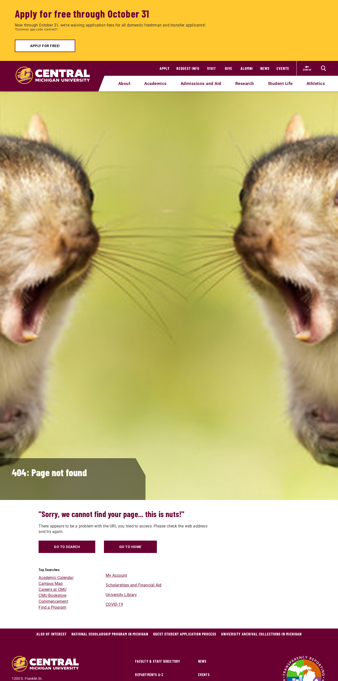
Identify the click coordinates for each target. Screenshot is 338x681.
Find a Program (52, 607)
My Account (116, 575)
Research (244, 83)
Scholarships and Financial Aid (133, 585)
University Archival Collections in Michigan (261, 633)
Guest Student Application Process (184, 633)
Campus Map (51, 583)
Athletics (316, 83)
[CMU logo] (55, 69)
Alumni (247, 68)
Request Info (187, 68)
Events (283, 68)
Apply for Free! (45, 46)
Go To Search (67, 547)
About (124, 83)
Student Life (280, 83)
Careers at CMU (52, 589)
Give (228, 68)
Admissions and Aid (201, 83)
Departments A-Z (149, 675)
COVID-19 (114, 604)
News (264, 68)
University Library (121, 594)
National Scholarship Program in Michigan (110, 633)
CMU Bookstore (52, 595)
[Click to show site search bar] (323, 68)
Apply (165, 68)
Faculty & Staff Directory (157, 661)
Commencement (53, 601)
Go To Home (130, 547)
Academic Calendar (56, 577)
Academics (155, 83)
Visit (211, 68)
